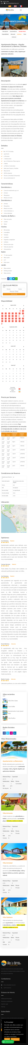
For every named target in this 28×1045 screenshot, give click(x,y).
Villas (10, 24)
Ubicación (13, 34)
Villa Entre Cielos (13, 700)
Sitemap (3, 1006)
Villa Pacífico (11, 718)
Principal (4, 24)
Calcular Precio (22, 31)
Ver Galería (14, 67)
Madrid (12, 541)
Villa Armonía (8, 813)
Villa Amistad (7, 863)
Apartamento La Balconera (12, 761)
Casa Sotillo (11, 706)
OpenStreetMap (23, 532)
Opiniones (19, 34)
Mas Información (15, 1039)
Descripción (5, 31)
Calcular (14, 294)
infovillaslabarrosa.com (12, 3)
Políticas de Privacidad (6, 998)
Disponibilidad (5, 34)
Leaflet (17, 532)
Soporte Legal (4, 1004)
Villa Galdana (7, 917)
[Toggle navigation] (20, 10)
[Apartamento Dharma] (14, 518)
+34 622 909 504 (7, 987)
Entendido (7, 1039)
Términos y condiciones (6, 1001)
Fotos (25, 34)
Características (13, 31)
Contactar (14, 37)
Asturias (13, 644)
